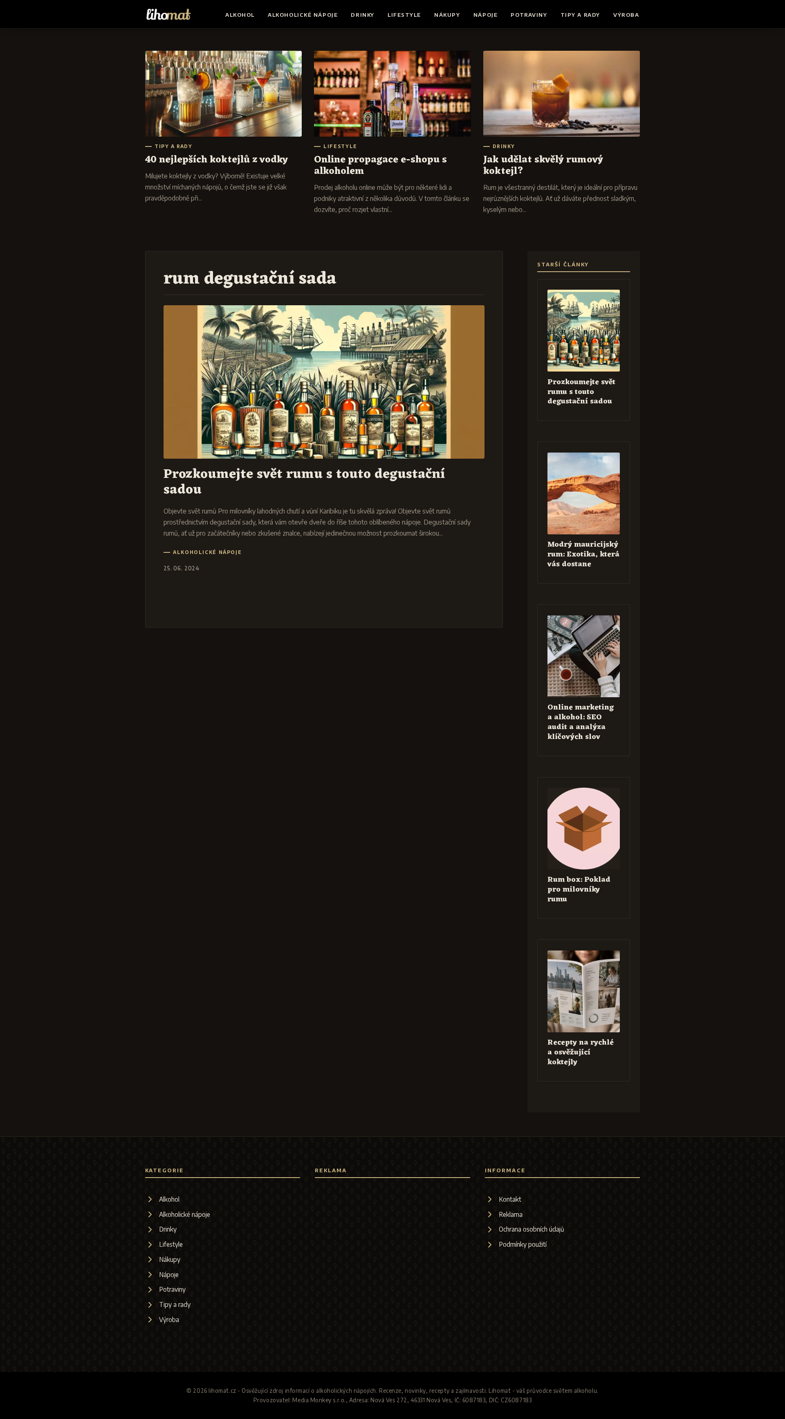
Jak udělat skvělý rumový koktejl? (543, 165)
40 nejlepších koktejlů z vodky (216, 160)
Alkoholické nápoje (303, 14)
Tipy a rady (580, 14)
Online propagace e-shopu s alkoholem (380, 165)
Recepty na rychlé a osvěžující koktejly (580, 1052)
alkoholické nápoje (207, 552)
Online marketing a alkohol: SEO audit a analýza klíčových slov (580, 722)
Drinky (362, 14)
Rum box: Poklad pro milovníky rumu (578, 889)
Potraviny (529, 14)
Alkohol (240, 14)
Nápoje (485, 14)
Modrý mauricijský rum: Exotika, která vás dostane (583, 554)
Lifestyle (404, 14)
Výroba (626, 14)
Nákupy (447, 14)
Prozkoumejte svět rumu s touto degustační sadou (304, 482)
